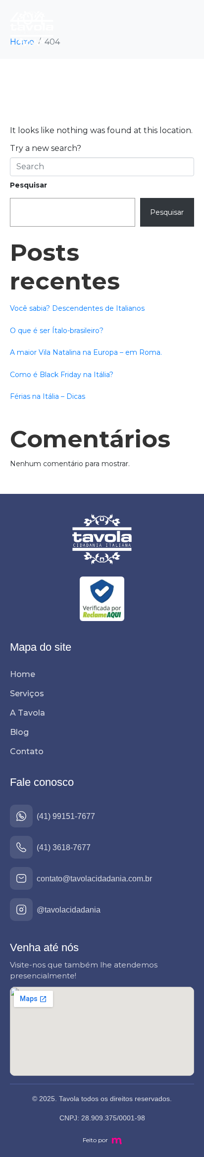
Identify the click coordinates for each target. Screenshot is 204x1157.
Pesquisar (28, 185)
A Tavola (27, 713)
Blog (19, 732)
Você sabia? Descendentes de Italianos (77, 308)
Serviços (27, 693)
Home (22, 674)
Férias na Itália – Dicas (47, 396)
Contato (27, 751)
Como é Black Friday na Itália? (61, 374)
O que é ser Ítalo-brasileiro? (56, 330)
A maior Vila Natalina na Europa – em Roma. (86, 352)
